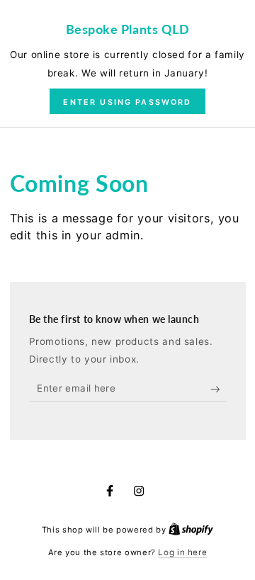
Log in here (182, 552)
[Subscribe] (218, 389)
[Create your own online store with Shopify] (191, 530)
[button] (127, 101)
